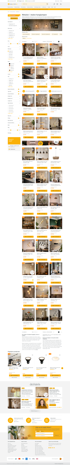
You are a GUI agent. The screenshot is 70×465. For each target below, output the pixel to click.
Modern (11, 80)
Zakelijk (49, 7)
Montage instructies (38, 445)
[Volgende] (61, 41)
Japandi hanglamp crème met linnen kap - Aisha (42, 131)
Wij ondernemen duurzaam (12, 445)
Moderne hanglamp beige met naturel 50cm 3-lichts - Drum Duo (28, 132)
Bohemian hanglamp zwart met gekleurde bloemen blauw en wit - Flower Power (56, 277)
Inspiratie (36, 444)
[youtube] (54, 447)
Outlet (52, 7)
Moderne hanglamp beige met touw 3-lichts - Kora (42, 231)
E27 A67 (11, 107)
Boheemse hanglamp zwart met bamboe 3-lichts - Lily (28, 254)
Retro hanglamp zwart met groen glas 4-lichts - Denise (55, 109)
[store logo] (12, 4)
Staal (11, 52)
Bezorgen (22, 445)
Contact (9, 452)
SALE (55, 7)
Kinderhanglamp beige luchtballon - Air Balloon (27, 109)
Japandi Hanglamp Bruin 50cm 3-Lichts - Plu (42, 208)
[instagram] (59, 407)
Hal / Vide (11, 37)
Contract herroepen (24, 449)
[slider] (10, 43)
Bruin (12, 65)
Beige (12, 67)
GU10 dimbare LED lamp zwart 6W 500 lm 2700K (28, 368)
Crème (12, 68)
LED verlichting (23, 7)
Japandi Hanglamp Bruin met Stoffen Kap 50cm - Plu (28, 323)
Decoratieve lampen (13, 25)
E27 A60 (11, 105)
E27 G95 (11, 110)
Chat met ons (12, 149)
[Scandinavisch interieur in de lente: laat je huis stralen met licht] (14, 392)
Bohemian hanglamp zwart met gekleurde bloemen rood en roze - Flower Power (55, 185)
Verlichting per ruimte (37, 7)
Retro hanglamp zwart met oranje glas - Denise (41, 277)
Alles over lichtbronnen (38, 450)
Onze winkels (10, 444)
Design (11, 82)
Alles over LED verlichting (39, 449)
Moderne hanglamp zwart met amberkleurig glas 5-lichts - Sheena (56, 132)
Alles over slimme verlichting (39, 452)
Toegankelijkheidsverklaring (12, 449)
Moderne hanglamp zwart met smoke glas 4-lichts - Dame (42, 162)
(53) (54, 369)
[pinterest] (52, 447)
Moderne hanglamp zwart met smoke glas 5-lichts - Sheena (56, 323)
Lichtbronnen (44, 7)
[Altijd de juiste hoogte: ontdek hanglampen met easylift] (42, 392)
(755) (13, 369)
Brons (12, 70)
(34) (40, 369)
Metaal (11, 51)
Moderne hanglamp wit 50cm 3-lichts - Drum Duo (42, 300)
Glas (11, 54)
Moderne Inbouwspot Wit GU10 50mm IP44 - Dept (55, 368)
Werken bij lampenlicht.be (12, 450)
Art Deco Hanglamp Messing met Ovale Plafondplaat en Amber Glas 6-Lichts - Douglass (28, 58)
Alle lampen (37, 443)
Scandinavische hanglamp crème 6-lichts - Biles (41, 109)
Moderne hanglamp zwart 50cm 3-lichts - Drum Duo (55, 254)
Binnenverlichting (10, 7)
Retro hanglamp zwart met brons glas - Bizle (55, 208)
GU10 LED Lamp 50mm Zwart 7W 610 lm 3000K (41, 368)
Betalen (22, 444)
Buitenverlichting (17, 7)
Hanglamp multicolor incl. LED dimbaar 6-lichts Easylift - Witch (42, 81)
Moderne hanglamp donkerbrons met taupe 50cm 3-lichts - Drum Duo (42, 58)
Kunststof (11, 57)
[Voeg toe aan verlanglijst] (33, 45)
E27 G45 (11, 108)
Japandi (11, 83)
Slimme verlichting (29, 7)
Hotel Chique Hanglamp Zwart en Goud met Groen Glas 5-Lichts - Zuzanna (56, 231)
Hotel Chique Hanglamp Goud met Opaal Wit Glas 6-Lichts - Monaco (28, 185)
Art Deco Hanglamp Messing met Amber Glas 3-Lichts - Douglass (55, 81)
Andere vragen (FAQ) (24, 450)
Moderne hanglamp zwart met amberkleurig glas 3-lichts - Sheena (42, 185)
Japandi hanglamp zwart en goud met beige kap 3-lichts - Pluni (28, 300)
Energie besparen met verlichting (40, 454)
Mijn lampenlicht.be (24, 443)
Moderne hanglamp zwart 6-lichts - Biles (42, 254)
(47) (27, 369)
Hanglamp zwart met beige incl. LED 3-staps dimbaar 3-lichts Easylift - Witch (28, 277)
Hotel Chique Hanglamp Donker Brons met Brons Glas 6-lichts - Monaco (28, 81)
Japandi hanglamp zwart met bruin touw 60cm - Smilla (56, 162)
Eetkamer (11, 30)
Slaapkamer (12, 35)
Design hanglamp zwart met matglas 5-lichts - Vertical (42, 323)
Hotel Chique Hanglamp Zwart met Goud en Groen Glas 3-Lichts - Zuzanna (28, 208)
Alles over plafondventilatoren (40, 453)
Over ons (9, 443)
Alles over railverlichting (39, 451)
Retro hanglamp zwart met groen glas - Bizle (27, 162)
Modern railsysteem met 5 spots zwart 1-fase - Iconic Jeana (13, 368)
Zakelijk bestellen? (24, 451)
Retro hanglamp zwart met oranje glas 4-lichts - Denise (28, 231)
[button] (35, 9)
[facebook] (49, 447)
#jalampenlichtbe (10, 451)
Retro (10, 85)
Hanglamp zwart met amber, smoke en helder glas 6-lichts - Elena (56, 58)
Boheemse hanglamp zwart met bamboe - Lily (55, 300)
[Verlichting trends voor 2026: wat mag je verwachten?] (14, 403)
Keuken (11, 32)
